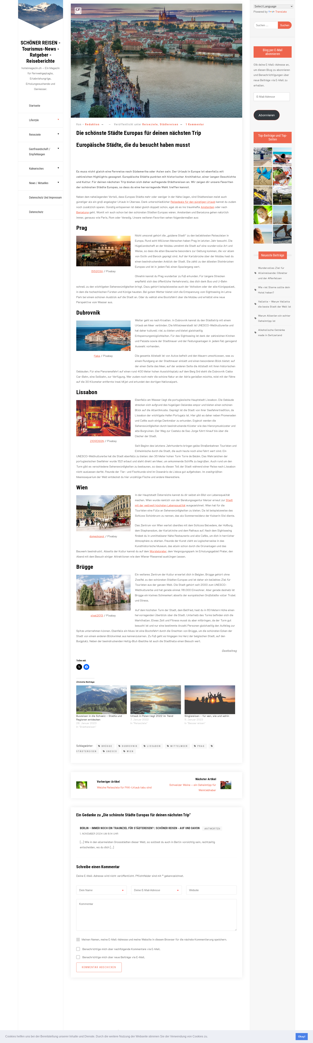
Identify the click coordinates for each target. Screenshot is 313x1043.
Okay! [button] (301, 1036)
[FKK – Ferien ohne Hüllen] (282, 157)
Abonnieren (266, 115)
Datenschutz (36, 212)
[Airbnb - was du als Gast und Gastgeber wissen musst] (282, 176)
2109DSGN (97, 441)
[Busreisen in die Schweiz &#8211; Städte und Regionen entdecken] (101, 699)
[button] (209, 1036)
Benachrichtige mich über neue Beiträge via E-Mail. (113, 957)
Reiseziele (35, 134)
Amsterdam (207, 207)
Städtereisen (169, 124)
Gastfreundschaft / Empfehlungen (39, 151)
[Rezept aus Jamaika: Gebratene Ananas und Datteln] (282, 215)
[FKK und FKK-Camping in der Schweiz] (263, 176)
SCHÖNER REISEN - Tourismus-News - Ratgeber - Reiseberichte (40, 52)
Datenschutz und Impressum (45, 197)
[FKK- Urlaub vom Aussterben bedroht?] (263, 157)
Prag (201, 746)
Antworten (212, 828)
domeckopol (96, 536)
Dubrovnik (129, 746)
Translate (281, 11)
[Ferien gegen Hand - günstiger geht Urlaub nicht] (282, 195)
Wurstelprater (158, 551)
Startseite (34, 105)
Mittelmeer (179, 746)
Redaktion (92, 124)
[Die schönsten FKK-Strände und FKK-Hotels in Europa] (282, 234)
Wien (130, 751)
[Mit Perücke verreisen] (263, 234)
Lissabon (154, 746)
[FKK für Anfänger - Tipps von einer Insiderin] (263, 195)
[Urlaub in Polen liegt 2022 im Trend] (155, 699)
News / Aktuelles (38, 183)
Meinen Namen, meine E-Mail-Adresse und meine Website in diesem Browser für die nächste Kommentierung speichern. (154, 939)
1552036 (97, 271)
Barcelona (82, 212)
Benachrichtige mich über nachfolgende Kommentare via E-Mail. (121, 949)
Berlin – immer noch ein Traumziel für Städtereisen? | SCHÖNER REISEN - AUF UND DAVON (140, 828)
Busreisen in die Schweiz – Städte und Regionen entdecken (99, 717)
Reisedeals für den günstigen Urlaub (193, 202)
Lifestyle (34, 120)
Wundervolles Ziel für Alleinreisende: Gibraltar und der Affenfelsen (272, 273)
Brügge (107, 746)
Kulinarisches (36, 168)
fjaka (97, 356)
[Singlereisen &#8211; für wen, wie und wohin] (210, 699)
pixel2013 (97, 615)
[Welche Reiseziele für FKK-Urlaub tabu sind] (263, 215)
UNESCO (111, 751)
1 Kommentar (195, 124)
